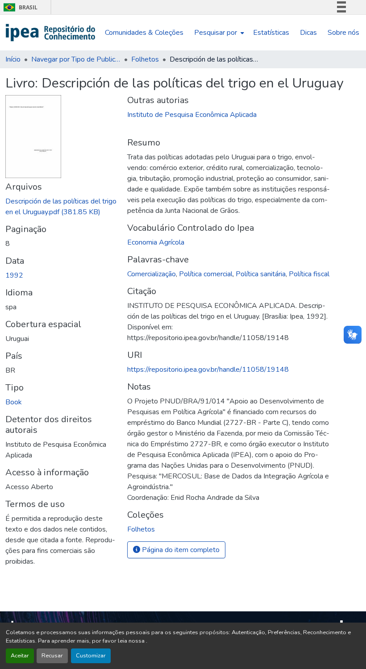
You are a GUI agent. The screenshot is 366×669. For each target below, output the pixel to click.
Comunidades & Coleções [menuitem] (144, 32)
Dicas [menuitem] (308, 32)
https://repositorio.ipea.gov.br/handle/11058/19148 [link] (208, 369)
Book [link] (13, 402)
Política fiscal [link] (309, 274)
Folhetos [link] (145, 59)
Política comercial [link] (206, 274)
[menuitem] (218, 32)
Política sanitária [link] (261, 274)
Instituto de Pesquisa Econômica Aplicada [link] (192, 115)
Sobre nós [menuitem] (343, 32)
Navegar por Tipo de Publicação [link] (76, 59)
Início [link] (13, 59)
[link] (60, 206)
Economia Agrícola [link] (155, 242)
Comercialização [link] (151, 274)
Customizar (91, 656)
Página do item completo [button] (180, 550)
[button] (50, 33)
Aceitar (20, 656)
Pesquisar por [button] (215, 32)
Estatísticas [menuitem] (271, 32)
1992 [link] (14, 275)
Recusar (52, 656)
